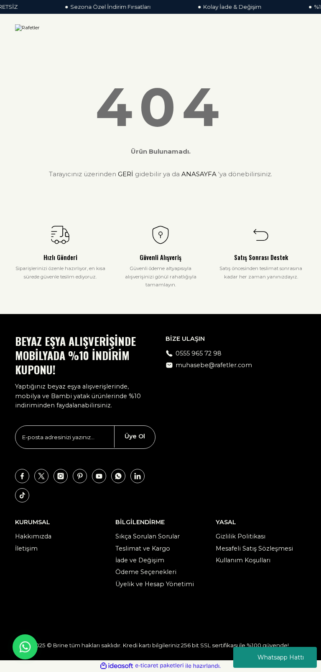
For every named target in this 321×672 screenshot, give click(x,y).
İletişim (26, 548)
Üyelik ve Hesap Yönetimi (154, 584)
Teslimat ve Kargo (142, 548)
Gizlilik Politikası (240, 536)
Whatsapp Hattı (280, 657)
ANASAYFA (199, 174)
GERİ (125, 174)
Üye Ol (135, 436)
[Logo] (27, 27)
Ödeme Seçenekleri (145, 572)
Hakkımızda (33, 536)
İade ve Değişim (139, 560)
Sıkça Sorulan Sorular (147, 536)
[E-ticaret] (159, 665)
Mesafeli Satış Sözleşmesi (254, 548)
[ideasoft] (116, 666)
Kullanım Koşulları (243, 560)
